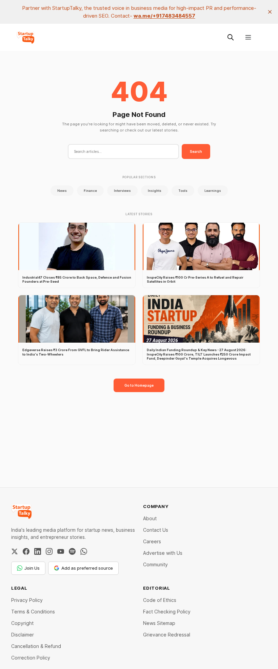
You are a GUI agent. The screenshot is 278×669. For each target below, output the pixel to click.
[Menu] (248, 37)
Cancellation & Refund (36, 646)
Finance (90, 190)
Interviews (122, 190)
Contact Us (155, 530)
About (150, 518)
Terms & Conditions (33, 611)
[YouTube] (60, 551)
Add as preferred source (87, 568)
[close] (269, 11)
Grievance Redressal (166, 634)
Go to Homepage (139, 385)
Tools (182, 190)
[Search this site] (230, 37)
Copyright (22, 623)
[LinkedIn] (37, 551)
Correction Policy (30, 658)
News (62, 190)
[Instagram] (49, 551)
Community (155, 564)
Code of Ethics (159, 600)
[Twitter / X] (14, 551)
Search (196, 151)
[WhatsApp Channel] (83, 551)
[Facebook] (26, 551)
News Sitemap (159, 623)
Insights (154, 190)
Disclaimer (22, 634)
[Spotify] (72, 551)
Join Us (32, 568)
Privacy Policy (27, 600)
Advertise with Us (162, 553)
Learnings (212, 190)
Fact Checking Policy (167, 611)
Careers (152, 541)
